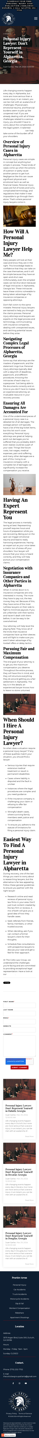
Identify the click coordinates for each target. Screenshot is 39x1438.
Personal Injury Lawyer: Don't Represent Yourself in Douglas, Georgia (19, 1236)
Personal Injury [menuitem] (19, 1285)
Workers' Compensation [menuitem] (19, 1308)
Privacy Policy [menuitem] (11, 1414)
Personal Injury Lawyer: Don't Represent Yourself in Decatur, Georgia (19, 1172)
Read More (29, 1136)
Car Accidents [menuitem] (19, 1290)
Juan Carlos (8, 67)
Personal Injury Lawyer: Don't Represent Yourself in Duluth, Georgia (19, 1108)
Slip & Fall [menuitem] (19, 1304)
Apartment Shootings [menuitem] (19, 1318)
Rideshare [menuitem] (19, 1313)
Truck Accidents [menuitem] (19, 1294)
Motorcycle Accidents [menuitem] (19, 1299)
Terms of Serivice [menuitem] (25, 1414)
